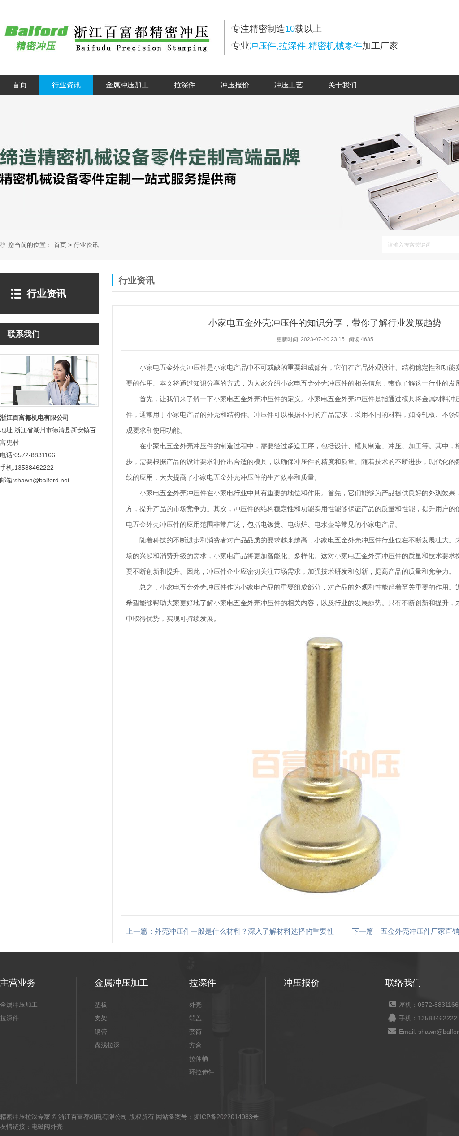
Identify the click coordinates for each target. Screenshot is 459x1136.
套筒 (195, 1031)
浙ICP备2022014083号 (226, 1116)
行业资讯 (66, 85)
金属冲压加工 (127, 85)
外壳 (195, 1004)
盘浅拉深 (107, 1045)
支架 (101, 1018)
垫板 (101, 1004)
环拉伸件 (201, 1071)
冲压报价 (235, 85)
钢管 (101, 1031)
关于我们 (342, 85)
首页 (20, 85)
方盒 (195, 1045)
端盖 (195, 1018)
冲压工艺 (288, 85)
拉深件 (184, 85)
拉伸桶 (198, 1058)
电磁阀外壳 (47, 1126)
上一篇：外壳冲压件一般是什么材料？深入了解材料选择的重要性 (230, 931)
